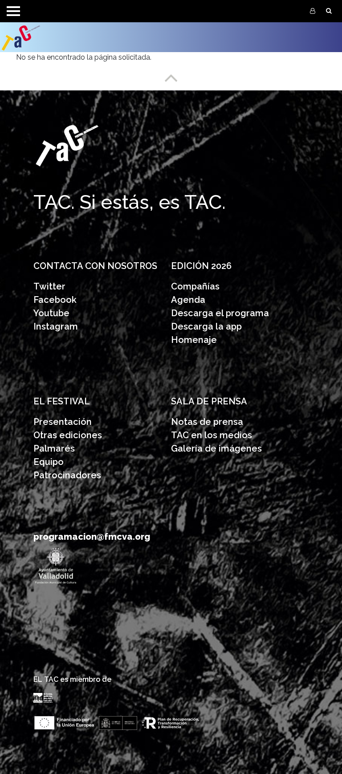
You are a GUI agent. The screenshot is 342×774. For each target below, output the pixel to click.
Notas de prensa (207, 421)
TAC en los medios (211, 435)
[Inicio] (41, 37)
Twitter (49, 286)
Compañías (195, 286)
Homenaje (194, 339)
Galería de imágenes (216, 448)
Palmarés (54, 448)
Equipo (48, 461)
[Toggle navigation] (13, 11)
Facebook (55, 299)
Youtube (51, 313)
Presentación (63, 421)
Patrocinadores (67, 475)
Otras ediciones (67, 435)
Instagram (55, 326)
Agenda (188, 299)
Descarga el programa (221, 313)
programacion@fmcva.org (91, 536)
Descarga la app (206, 326)
